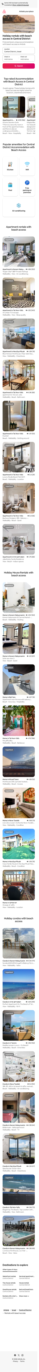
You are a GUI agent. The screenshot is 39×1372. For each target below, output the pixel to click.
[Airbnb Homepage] (4, 11)
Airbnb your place (26, 11)
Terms (22, 1361)
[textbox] (10, 59)
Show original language (20, 5)
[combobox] (18, 51)
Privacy (15, 1361)
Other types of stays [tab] (10, 1270)
